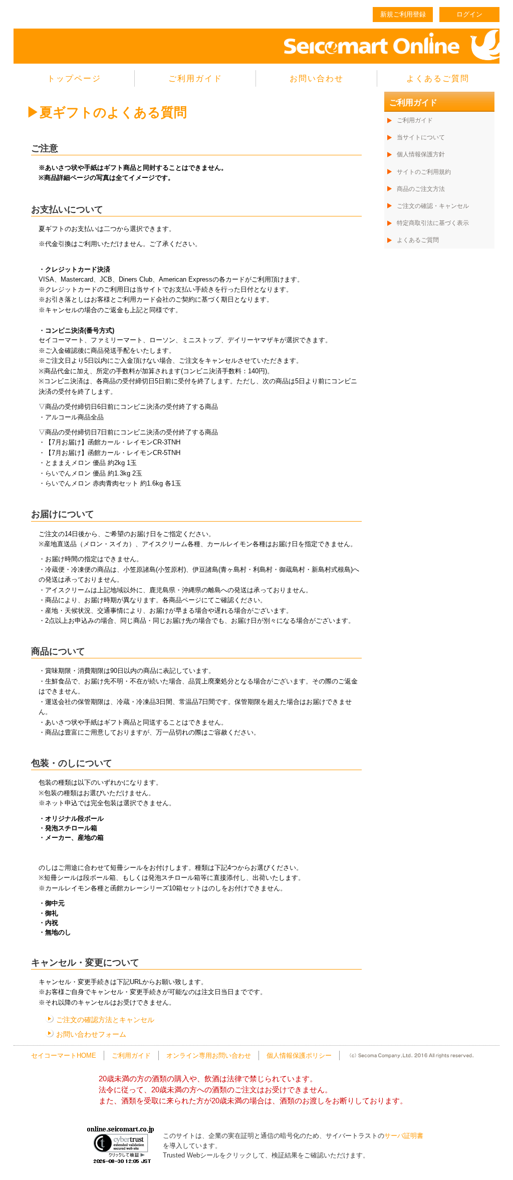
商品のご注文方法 (421, 188)
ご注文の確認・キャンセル (433, 205)
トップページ (74, 78)
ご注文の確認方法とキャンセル (105, 1020)
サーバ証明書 (403, 1135)
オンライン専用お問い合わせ (208, 1055)
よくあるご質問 (437, 78)
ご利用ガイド (195, 78)
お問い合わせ (317, 78)
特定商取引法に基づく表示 (433, 222)
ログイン (469, 14)
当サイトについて (421, 137)
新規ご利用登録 (403, 14)
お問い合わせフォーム (91, 1034)
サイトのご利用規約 (424, 171)
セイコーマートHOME (63, 1055)
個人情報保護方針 (421, 154)
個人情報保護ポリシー (299, 1055)
